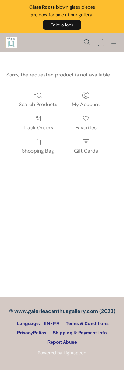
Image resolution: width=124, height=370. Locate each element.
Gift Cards (86, 151)
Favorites (86, 127)
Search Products (38, 104)
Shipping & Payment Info (80, 332)
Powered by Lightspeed (62, 353)
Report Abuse (62, 342)
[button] (62, 25)
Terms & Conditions (87, 323)
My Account (86, 104)
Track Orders (38, 127)
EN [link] (47, 323)
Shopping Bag (38, 151)
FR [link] (56, 323)
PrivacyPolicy (31, 332)
